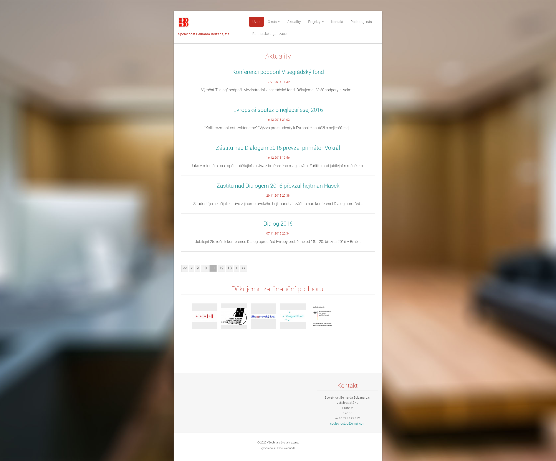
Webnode (289, 448)
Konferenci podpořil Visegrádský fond (278, 72)
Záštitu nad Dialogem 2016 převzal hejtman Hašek (278, 185)
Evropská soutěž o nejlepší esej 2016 (278, 110)
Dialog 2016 (278, 223)
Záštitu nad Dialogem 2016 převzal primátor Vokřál (278, 148)
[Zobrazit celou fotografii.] (205, 316)
